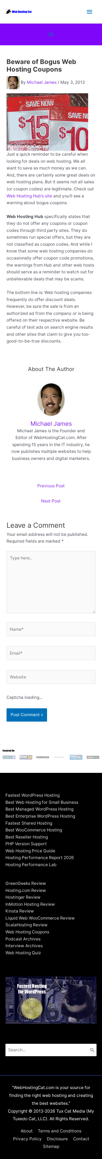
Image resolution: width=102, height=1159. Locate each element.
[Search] (92, 1050)
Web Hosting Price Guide (30, 850)
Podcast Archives (23, 939)
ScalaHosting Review (26, 924)
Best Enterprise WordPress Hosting (40, 816)
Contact (81, 1138)
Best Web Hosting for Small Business (41, 802)
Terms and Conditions (59, 1131)
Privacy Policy (27, 1138)
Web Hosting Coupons (27, 931)
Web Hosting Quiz (23, 952)
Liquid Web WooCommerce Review (40, 918)
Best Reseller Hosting (26, 837)
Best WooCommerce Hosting (33, 830)
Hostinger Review (23, 897)
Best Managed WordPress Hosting (39, 809)
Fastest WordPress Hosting (32, 795)
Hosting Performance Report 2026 (39, 857)
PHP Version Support (26, 843)
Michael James (42, 82)
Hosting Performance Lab (31, 864)
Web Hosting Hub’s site (29, 195)
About (27, 1131)
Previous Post (51, 485)
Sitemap (51, 1146)
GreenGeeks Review (25, 883)
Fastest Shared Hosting (28, 823)
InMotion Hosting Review (30, 904)
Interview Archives (24, 945)
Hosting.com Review (25, 890)
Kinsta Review (19, 911)
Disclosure (57, 1138)
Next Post (51, 501)
